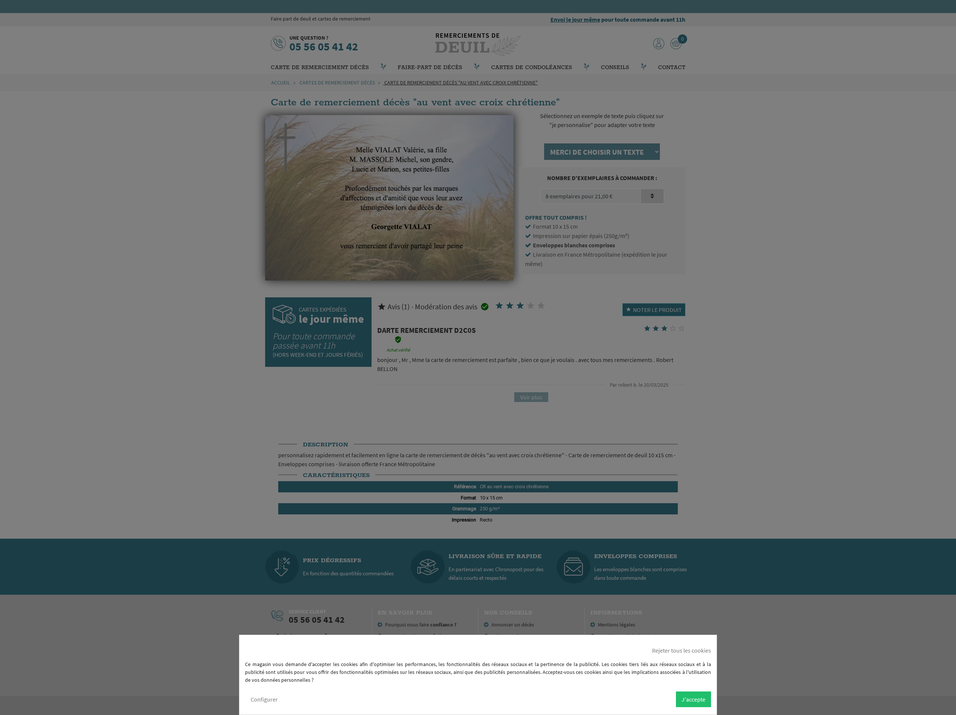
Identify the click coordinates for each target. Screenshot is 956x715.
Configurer (264, 699)
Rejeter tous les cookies (681, 650)
